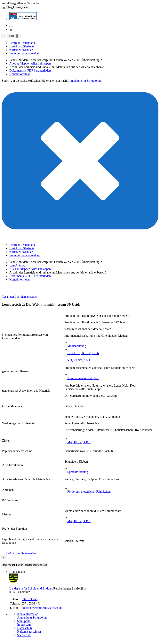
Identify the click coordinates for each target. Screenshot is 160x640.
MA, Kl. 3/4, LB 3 (79, 521)
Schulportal (24, 621)
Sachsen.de (24, 635)
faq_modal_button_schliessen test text (25, 564)
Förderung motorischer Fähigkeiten (89, 491)
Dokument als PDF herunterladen (30, 70)
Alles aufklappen (20, 63)
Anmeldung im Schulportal (84, 80)
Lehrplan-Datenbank (22, 42)
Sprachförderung (77, 472)
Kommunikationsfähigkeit (83, 378)
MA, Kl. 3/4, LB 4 (79, 442)
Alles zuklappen (41, 63)
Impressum (24, 624)
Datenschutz (24, 628)
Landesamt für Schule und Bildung (30, 588)
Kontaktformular (19, 74)
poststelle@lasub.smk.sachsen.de (42, 607)
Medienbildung (76, 346)
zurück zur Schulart (21, 49)
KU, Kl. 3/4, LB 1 (78, 360)
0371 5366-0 (29, 599)
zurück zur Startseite (21, 46)
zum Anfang (17, 265)
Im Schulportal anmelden (24, 53)
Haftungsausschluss (29, 631)
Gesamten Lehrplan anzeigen (19, 296)
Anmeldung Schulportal (32, 617)
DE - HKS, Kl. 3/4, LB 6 (83, 353)
